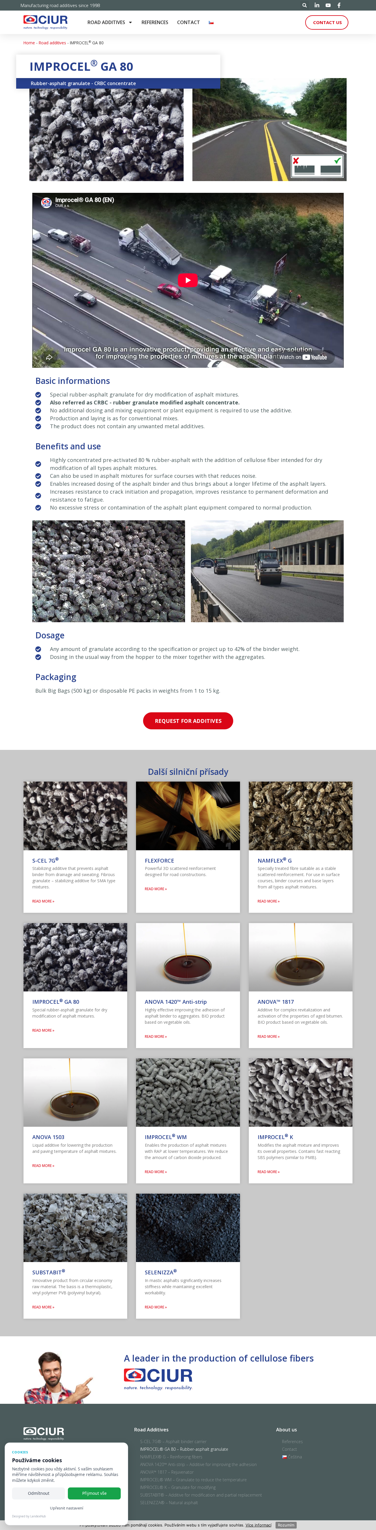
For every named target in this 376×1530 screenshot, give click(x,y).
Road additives (106, 22)
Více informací (258, 1525)
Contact (188, 22)
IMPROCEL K (275, 1137)
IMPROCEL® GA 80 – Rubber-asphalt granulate (184, 1449)
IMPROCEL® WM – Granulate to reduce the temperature (193, 1479)
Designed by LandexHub (29, 1516)
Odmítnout (38, 1493)
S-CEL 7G (45, 860)
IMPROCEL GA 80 (55, 1001)
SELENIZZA (161, 1272)
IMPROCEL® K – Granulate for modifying (178, 1487)
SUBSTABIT (48, 1272)
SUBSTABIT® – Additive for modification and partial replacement (201, 1495)
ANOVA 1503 (48, 1137)
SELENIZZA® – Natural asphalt (169, 1502)
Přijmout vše (94, 1493)
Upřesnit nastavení (66, 1508)
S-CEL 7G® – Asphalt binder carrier (173, 1441)
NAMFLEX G (275, 860)
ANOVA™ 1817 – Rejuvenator (167, 1472)
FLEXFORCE (159, 860)
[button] (304, 5)
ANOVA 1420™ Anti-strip (176, 1001)
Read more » (43, 901)
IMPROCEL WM (166, 1137)
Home (29, 42)
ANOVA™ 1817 (276, 1001)
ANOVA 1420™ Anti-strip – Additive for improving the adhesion (198, 1464)
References (155, 22)
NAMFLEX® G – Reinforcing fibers (171, 1457)
